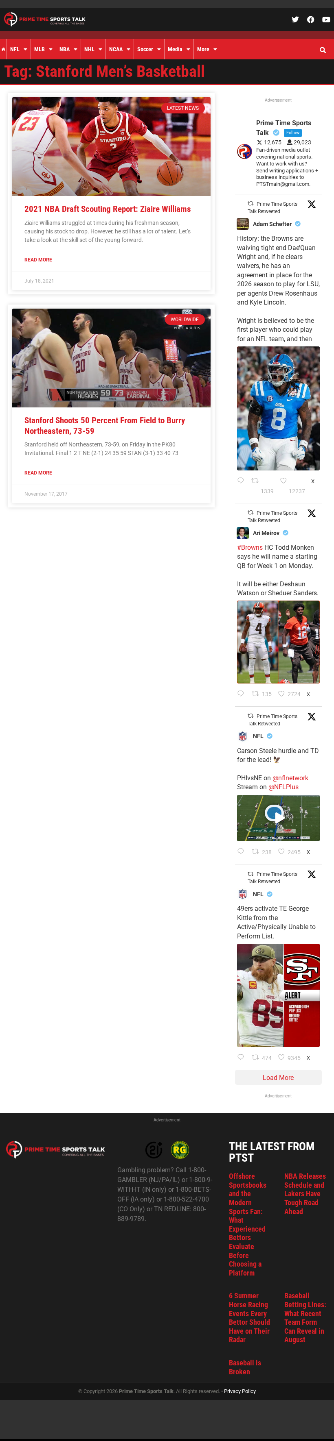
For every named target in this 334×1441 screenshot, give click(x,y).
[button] (322, 50)
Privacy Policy (240, 1391)
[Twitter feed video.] (278, 818)
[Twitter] (295, 19)
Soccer (145, 49)
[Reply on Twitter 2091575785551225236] (242, 1058)
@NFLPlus (283, 787)
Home (3, 49)
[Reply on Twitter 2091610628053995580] (242, 694)
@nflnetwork (290, 778)
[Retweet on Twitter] (250, 203)
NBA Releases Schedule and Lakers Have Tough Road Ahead (305, 1193)
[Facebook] (310, 19)
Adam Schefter (272, 224)
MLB (39, 49)
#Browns (250, 547)
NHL (89, 49)
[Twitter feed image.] (278, 408)
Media (175, 49)
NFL (15, 49)
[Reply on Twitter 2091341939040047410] (242, 852)
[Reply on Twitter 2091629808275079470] (242, 486)
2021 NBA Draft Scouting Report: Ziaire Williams (107, 209)
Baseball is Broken (245, 1367)
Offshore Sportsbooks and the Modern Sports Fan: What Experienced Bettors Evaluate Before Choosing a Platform (247, 1224)
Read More (38, 260)
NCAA (116, 49)
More (203, 49)
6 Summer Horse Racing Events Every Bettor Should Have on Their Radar (249, 1317)
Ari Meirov (266, 533)
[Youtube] (326, 19)
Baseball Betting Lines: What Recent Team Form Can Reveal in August (305, 1317)
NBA (64, 49)
